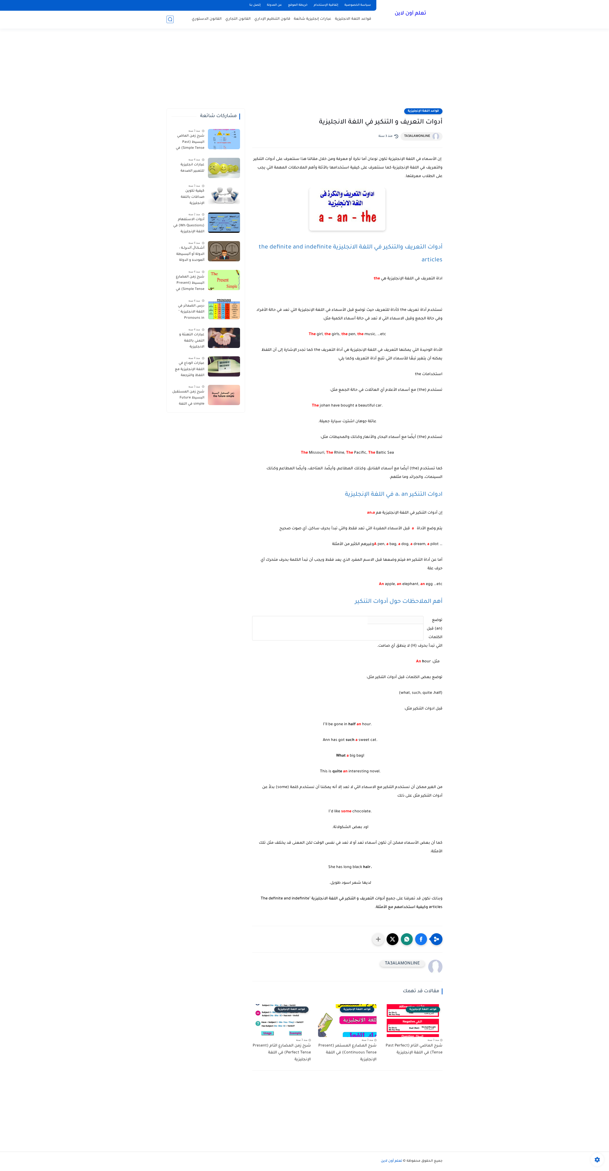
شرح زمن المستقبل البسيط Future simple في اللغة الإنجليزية (188, 399)
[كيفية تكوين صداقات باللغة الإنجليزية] (224, 194)
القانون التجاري (238, 19)
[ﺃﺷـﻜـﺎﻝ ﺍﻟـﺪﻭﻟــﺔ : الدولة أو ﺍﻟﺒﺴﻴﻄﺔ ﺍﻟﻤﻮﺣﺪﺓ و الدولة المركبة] (224, 251)
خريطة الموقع (298, 5)
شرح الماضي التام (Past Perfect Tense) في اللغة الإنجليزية (414, 1049)
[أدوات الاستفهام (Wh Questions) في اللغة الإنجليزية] (224, 223)
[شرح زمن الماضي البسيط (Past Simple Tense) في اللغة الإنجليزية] (224, 139)
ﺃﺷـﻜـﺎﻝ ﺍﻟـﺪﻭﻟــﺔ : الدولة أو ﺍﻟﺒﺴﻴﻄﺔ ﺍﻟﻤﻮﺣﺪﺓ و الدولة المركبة (190, 255)
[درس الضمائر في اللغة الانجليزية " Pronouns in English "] (224, 309)
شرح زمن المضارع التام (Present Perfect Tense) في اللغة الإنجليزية (282, 1053)
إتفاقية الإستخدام (326, 5)
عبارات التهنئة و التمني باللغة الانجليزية (191, 341)
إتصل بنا (255, 5)
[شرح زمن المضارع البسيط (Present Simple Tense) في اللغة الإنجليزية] (224, 280)
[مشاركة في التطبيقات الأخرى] (378, 939)
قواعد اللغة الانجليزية (353, 19)
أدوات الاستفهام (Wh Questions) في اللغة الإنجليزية (188, 226)
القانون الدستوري (207, 19)
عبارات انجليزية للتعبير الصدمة (192, 168)
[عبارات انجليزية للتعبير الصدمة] (224, 168)
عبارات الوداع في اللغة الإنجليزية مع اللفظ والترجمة (189, 369)
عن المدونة (274, 5)
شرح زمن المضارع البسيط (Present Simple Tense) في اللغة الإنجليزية (190, 284)
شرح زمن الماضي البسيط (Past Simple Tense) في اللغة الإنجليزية (190, 143)
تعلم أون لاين (410, 14)
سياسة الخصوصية (357, 5)
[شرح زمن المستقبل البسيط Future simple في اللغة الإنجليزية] (224, 395)
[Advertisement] (304, 71)
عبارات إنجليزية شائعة (312, 19)
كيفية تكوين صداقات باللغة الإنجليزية (192, 197)
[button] (421, 939)
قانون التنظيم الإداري (272, 19)
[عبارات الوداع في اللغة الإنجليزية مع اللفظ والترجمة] (224, 366)
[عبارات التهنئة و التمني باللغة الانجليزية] (224, 338)
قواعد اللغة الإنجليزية (423, 111)
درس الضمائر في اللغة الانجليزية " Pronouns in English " (191, 313)
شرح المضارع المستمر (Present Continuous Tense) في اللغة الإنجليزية (347, 1053)
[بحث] (170, 19)
